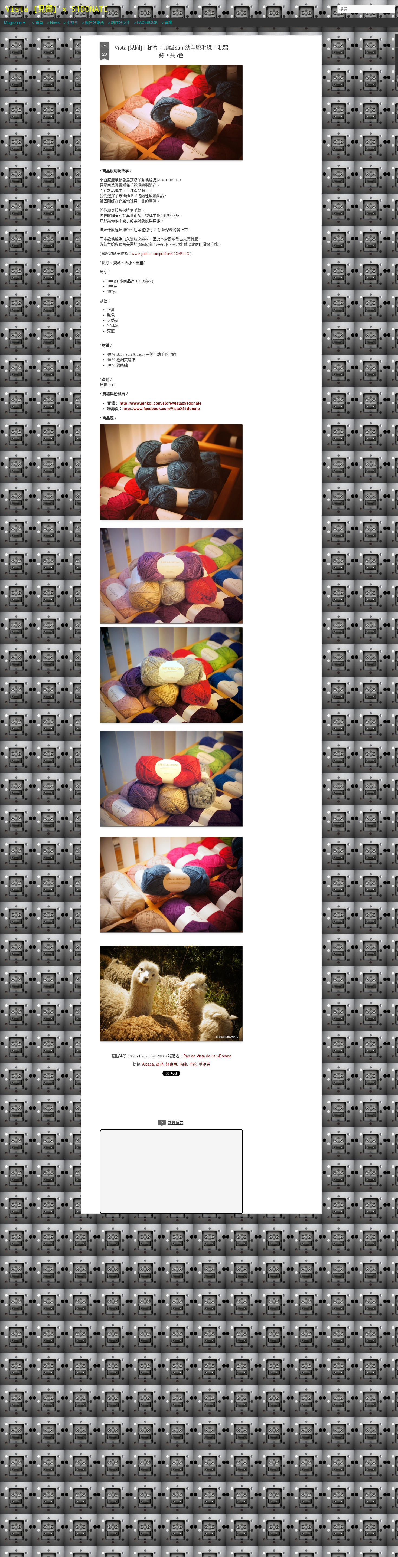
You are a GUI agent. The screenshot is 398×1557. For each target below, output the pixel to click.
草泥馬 (204, 1064)
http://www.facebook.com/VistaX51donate (161, 408)
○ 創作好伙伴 (119, 22)
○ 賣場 (166, 22)
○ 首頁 (37, 22)
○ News (53, 22)
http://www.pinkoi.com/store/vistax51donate (160, 403)
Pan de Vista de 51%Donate (207, 1055)
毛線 (183, 1064)
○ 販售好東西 (93, 22)
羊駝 (193, 1064)
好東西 (171, 1064)
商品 (160, 1064)
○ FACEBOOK (146, 22)
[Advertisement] (273, 127)
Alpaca (148, 1064)
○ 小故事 (70, 22)
